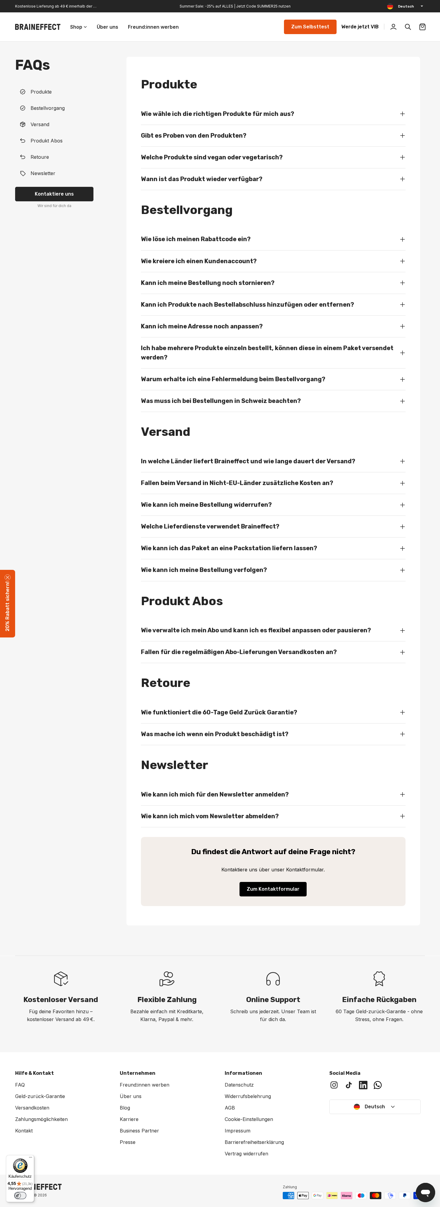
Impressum (237, 1131)
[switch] (20, 1195)
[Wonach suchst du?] (408, 27)
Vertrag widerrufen (246, 1154)
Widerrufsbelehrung (248, 1096)
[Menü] (30, 1158)
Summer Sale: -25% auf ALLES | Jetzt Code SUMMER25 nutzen (235, 6)
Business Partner (139, 1131)
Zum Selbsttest (310, 27)
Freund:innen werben (144, 1085)
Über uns (131, 1096)
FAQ (20, 1085)
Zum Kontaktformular (273, 889)
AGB (230, 1108)
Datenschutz (239, 1085)
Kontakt (24, 1131)
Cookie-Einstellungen (249, 1119)
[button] (7, 603)
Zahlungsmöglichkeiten (41, 1119)
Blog (125, 1108)
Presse (127, 1142)
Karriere (129, 1119)
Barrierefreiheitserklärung (254, 1142)
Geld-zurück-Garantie (40, 1096)
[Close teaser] (8, 577)
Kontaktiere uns (54, 194)
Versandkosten (32, 1108)
